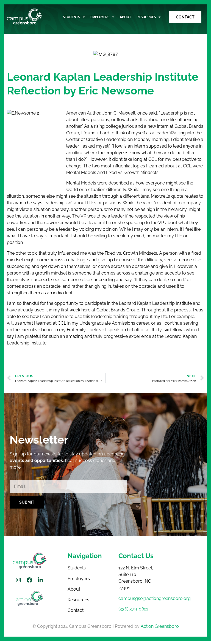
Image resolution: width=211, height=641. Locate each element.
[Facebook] (29, 580)
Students (71, 17)
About (125, 17)
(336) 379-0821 (133, 609)
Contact (76, 610)
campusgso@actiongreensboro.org (154, 598)
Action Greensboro (160, 626)
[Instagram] (18, 580)
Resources (146, 17)
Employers (99, 17)
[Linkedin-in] (40, 580)
